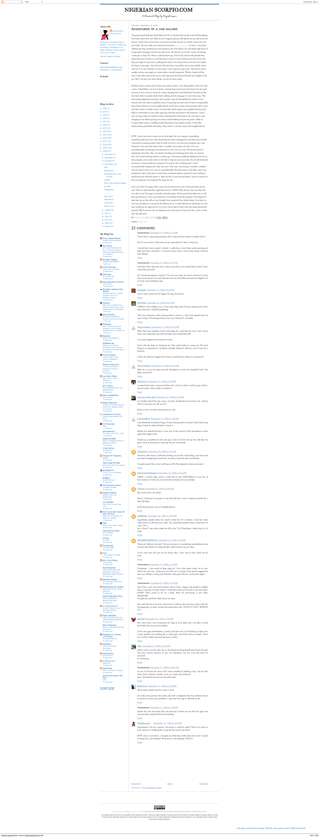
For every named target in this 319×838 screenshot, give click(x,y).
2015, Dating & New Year (112, 581)
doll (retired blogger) (147, 473)
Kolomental (109, 170)
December (109, 154)
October (108, 161)
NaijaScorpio (118, 31)
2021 (105, 111)
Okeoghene (107, 644)
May (107, 220)
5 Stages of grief (109, 487)
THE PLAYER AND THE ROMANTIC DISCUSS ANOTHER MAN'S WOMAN (113, 572)
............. (106, 193)
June (107, 216)
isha (139, 646)
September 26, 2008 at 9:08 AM (160, 488)
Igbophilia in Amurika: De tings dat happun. (112, 517)
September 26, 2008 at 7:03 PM (159, 618)
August (108, 210)
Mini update (109, 199)
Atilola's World (109, 355)
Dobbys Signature (110, 402)
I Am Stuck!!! (107, 562)
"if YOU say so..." (109, 661)
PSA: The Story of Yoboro (113, 670)
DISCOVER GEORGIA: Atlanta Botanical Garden (113, 317)
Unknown (142, 451)
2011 (105, 141)
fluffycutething (109, 267)
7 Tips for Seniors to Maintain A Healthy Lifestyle (111, 368)
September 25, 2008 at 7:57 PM (164, 262)
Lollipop (107, 186)
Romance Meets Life (111, 364)
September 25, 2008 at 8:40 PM (162, 381)
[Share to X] (161, 217)
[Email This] (157, 217)
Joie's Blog (107, 274)
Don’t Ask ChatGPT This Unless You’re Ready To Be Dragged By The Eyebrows (113, 307)
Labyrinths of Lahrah (112, 414)
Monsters (106, 663)
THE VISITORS (108, 547)
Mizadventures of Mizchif (113, 282)
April (107, 223)
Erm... (105, 426)
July (106, 213)
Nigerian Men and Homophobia (110, 496)
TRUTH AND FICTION (111, 463)
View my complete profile (110, 56)
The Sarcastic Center (112, 485)
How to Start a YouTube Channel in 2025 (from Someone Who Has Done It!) (113, 328)
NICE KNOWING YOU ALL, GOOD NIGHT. (113, 389)
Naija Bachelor (109, 567)
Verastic (106, 303)
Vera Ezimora (144, 327)
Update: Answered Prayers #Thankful (113, 628)
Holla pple (108, 196)
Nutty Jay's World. (110, 560)
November (109, 157)
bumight (141, 290)
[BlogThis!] (159, 217)
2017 (105, 121)
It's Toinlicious (108, 424)
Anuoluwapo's (108, 653)
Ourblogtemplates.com (32, 835)
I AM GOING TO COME (111, 555)
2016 (105, 125)
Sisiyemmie (107, 324)
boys (140, 221)
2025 (105, 108)
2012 (105, 138)
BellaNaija (107, 246)
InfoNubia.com (108, 343)
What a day (109, 206)
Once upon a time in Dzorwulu (110, 379)
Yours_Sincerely (109, 615)
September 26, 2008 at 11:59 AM (162, 515)
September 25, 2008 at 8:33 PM (165, 327)
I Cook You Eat (108, 448)
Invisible (141, 302)
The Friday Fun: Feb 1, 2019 (113, 433)
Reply (139, 257)
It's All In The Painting (112, 472)
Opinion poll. (109, 189)
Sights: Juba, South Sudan (113, 525)
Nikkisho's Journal (110, 579)
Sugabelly (107, 336)
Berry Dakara (109, 314)
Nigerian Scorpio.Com (158, 9)
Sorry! (105, 458)
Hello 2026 (107, 284)
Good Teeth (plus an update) (114, 465)
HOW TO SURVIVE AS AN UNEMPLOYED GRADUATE (113, 618)
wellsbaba (142, 515)
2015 (105, 128)
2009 (105, 148)
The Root (106, 540)
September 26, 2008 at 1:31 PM (163, 564)
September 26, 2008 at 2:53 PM (164, 583)
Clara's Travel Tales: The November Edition (113, 609)
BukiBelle (106, 478)
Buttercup (142, 686)
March (108, 226)
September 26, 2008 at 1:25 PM (172, 540)
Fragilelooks (108, 545)
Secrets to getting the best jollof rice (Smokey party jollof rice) (113, 407)
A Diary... (106, 538)
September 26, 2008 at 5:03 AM (165, 418)
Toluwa (141, 488)
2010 (105, 144)
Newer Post (136, 783)
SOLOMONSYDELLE (147, 540)
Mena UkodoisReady (111, 395)
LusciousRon (143, 418)
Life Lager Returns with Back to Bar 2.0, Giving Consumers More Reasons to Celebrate (113, 251)
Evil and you (107, 397)
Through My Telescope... (112, 455)
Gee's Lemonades (109, 625)
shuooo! (107, 180)
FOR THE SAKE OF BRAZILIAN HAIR (110, 599)
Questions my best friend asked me (112, 590)
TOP (316, 835)
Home (169, 783)
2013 (105, 135)
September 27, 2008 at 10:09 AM (164, 667)
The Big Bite (107, 450)
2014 (105, 131)
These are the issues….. (111, 269)
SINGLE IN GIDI (109, 439)
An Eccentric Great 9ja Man (113, 676)
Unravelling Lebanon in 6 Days (113, 417)
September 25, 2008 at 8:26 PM (160, 290)
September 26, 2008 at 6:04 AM (162, 451)
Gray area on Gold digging (115, 183)
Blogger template (7, 835)
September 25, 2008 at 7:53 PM (164, 232)
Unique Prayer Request (112, 240)
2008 (105, 151)
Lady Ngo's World (110, 376)
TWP (104, 523)
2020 (105, 115)
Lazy (104, 680)
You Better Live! (109, 480)
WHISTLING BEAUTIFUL (113, 596)
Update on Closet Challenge (109, 647)
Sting (127, 811)
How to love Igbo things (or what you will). (114, 513)
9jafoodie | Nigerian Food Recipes (113, 290)
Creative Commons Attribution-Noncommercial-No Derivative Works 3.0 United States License (174, 811)
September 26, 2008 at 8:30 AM (172, 473)
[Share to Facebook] (164, 217)
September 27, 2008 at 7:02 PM (164, 707)
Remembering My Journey (113, 587)
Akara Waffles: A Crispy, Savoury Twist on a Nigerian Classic (113, 295)
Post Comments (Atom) (152, 787)
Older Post (203, 783)
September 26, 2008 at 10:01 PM (156, 646)
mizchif (141, 618)
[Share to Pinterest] (166, 217)
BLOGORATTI (108, 470)
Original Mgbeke (109, 493)
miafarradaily (109, 431)
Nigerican (142, 381)
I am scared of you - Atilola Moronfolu (111, 358)
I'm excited (108, 202)
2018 (105, 118)
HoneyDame (107, 668)
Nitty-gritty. (108, 386)
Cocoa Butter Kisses (111, 531)
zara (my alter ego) (146, 397)
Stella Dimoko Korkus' (112, 238)
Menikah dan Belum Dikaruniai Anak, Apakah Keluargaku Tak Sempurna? (114, 347)
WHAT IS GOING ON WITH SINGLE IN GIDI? (113, 442)
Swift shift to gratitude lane (112, 505)
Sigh (106, 167)
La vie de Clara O (110, 606)
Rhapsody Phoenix (110, 259)
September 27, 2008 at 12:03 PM (162, 686)
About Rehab (108, 655)
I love (145, 221)
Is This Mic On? (109, 276)
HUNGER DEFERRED (111, 261)
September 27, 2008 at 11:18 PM (168, 723)
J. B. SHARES (108, 502)
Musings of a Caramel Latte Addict (112, 635)
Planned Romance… (110, 638)
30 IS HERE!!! (108, 533)
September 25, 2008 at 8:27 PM (161, 302)
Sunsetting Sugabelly (111, 338)
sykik (105, 553)
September (109, 164)
